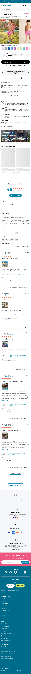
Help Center (4, 621)
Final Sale (3, 20)
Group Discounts (5, 628)
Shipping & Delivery (6, 626)
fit (6, 239)
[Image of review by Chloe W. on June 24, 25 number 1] (5, 305)
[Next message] (28, 72)
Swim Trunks (4, 598)
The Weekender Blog (6, 640)
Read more (5, 400)
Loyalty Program (5, 638)
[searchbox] (8, 233)
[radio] (2, 48)
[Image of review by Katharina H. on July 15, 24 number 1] (5, 435)
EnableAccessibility (27, 2)
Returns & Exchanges (6, 623)
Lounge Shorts (4, 608)
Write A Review (15, 195)
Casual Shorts (4, 603)
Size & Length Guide (6, 633)
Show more (5, 243)
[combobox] (23, 246)
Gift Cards (3, 615)
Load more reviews (15, 473)
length (11, 239)
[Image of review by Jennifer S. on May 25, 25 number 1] (5, 386)
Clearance (3, 613)
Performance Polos (5, 610)
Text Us (10, 585)
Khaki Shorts (4, 605)
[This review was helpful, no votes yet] (24, 287)
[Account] (23, 5)
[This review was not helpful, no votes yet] (27, 287)
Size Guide (27, 52)
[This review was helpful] (25, 418)
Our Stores (15, 502)
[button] (9, 31)
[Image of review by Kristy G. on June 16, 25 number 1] (5, 344)
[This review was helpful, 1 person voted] (25, 327)
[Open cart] (26, 5)
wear (16, 239)
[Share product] (21, 78)
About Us (3, 646)
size (3, 239)
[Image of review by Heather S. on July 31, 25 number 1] (5, 264)
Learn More (15, 72)
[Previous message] (3, 72)
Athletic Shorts (4, 601)
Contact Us (3, 635)
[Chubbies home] (6, 5)
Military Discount (5, 631)
